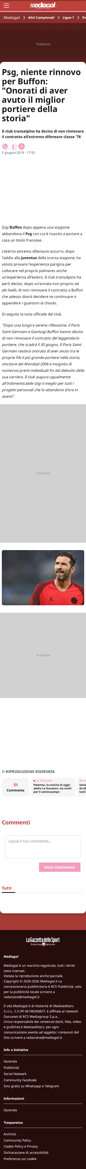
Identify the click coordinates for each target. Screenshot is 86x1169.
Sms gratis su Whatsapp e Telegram (31, 1086)
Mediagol (12, 17)
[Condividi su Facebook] (13, 146)
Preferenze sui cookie (20, 1159)
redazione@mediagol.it (21, 997)
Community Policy (17, 1140)
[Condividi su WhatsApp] (5, 146)
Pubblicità (11, 1067)
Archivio (10, 1134)
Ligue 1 (68, 17)
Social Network (15, 1074)
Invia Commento (59, 867)
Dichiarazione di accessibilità (26, 1152)
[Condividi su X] (21, 146)
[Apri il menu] (6, 5)
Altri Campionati (41, 17)
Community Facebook (20, 1080)
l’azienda (10, 1061)
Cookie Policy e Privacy (21, 1146)
